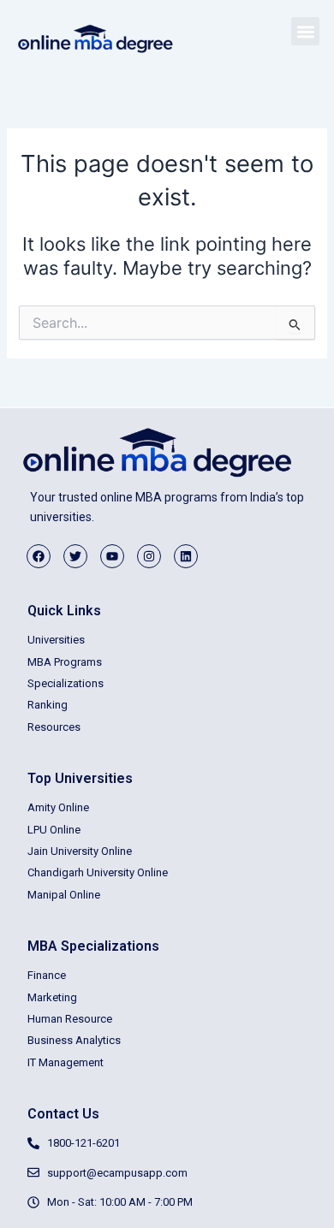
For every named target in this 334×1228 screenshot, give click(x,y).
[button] (305, 31)
